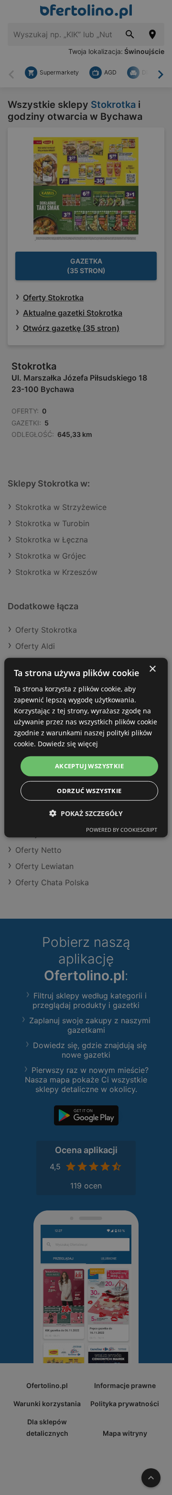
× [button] (152, 668)
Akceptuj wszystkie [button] (89, 766)
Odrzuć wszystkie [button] (89, 790)
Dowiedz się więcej (68, 743)
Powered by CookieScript (121, 829)
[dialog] (86, 747)
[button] (86, 813)
